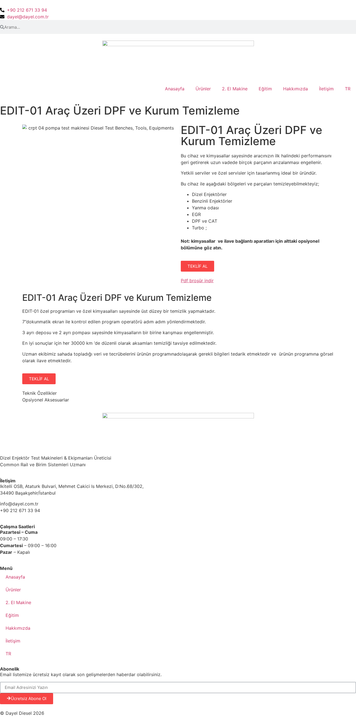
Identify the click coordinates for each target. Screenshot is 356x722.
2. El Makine (235, 88)
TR (347, 88)
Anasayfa (174, 88)
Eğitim (265, 88)
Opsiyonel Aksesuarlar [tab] (45, 400)
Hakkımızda (295, 88)
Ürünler (203, 88)
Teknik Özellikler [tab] (39, 393)
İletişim (326, 88)
